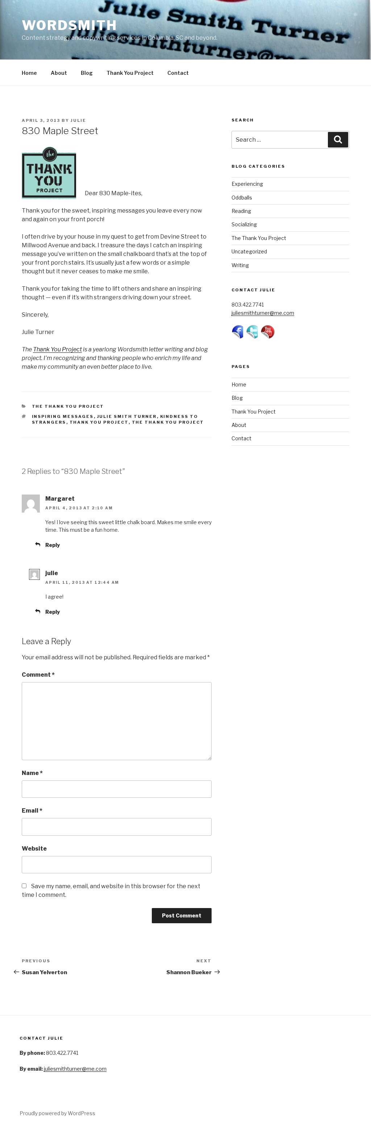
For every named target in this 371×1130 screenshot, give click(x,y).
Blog (87, 73)
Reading (241, 211)
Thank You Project (130, 73)
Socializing (244, 224)
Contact (178, 73)
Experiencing (247, 184)
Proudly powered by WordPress (57, 1113)
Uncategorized (249, 251)
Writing (240, 265)
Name (32, 773)
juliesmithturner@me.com (263, 313)
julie (78, 120)
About (59, 73)
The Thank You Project (68, 406)
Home (29, 73)
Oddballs (242, 197)
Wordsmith (69, 25)
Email (32, 810)
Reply (52, 545)
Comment (38, 674)
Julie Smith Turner (127, 416)
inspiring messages (63, 416)
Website (34, 848)
